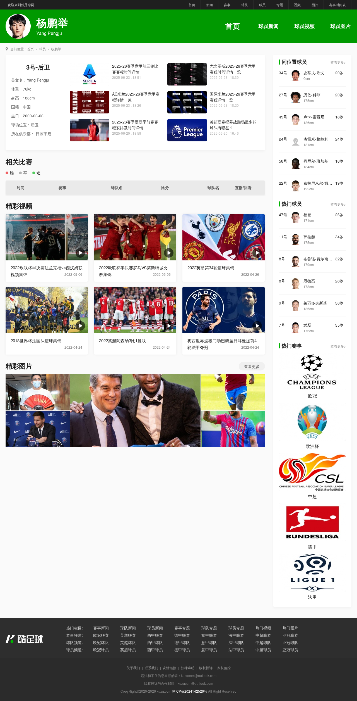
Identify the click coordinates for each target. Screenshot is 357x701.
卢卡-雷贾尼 (313, 117)
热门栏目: (74, 628)
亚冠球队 (290, 642)
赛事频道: (74, 635)
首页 (192, 4)
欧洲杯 (312, 446)
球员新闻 (269, 26)
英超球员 (128, 649)
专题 (279, 4)
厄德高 (309, 281)
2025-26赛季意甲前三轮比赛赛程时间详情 (135, 69)
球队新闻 (128, 628)
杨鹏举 (56, 48)
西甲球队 (155, 642)
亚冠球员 (290, 649)
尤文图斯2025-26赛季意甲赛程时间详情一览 (233, 69)
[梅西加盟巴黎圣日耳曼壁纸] (38, 429)
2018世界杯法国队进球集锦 (36, 340)
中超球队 (263, 642)
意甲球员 (209, 649)
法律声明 (187, 667)
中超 (312, 496)
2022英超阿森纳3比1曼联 (122, 340)
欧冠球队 (101, 642)
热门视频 (263, 628)
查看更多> (338, 62)
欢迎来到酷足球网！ (23, 4)
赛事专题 (182, 628)
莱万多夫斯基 (315, 303)
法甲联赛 (236, 635)
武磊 (307, 325)
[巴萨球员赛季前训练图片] (233, 392)
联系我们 (151, 667)
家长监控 (224, 667)
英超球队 (128, 642)
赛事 (227, 4)
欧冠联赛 (101, 635)
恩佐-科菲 (311, 95)
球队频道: (74, 642)
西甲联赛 (155, 635)
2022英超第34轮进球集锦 (210, 267)
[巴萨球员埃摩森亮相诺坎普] (135, 410)
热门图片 (290, 628)
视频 (297, 4)
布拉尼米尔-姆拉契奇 (319, 183)
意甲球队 (209, 642)
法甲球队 (236, 642)
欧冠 (312, 396)
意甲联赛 (209, 635)
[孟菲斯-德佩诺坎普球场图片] (233, 429)
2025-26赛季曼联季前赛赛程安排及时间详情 (135, 124)
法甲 (312, 597)
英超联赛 (128, 635)
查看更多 (252, 366)
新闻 (209, 4)
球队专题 (209, 628)
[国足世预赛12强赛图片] (38, 392)
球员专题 (236, 628)
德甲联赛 (182, 635)
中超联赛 (263, 635)
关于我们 (133, 667)
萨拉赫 (309, 236)
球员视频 (305, 26)
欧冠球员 (101, 649)
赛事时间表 (337, 4)
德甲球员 (182, 649)
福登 (307, 214)
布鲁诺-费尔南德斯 (319, 259)
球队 (244, 4)
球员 (262, 4)
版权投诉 (206, 667)
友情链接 (169, 667)
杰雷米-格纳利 (315, 139)
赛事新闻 (101, 628)
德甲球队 (182, 642)
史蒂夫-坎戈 (313, 72)
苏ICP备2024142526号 (189, 691)
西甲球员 (155, 649)
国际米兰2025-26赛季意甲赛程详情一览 (233, 97)
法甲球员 (236, 649)
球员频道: (74, 649)
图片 (315, 4)
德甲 (312, 546)
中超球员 (263, 649)
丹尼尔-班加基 (315, 161)
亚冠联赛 (290, 635)
